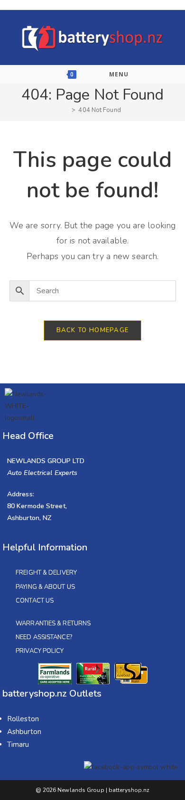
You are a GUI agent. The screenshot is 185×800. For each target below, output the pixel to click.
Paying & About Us (45, 587)
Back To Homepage (92, 330)
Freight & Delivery (46, 572)
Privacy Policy (40, 651)
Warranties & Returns (53, 623)
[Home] (66, 110)
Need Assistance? (44, 637)
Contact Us (35, 600)
